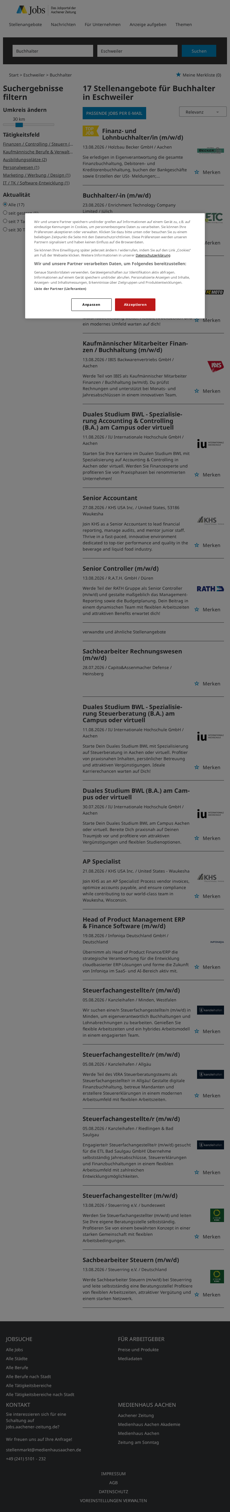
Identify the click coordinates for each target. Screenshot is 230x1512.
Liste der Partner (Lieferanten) (60, 288)
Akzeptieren (135, 304)
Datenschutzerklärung (153, 255)
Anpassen (91, 304)
